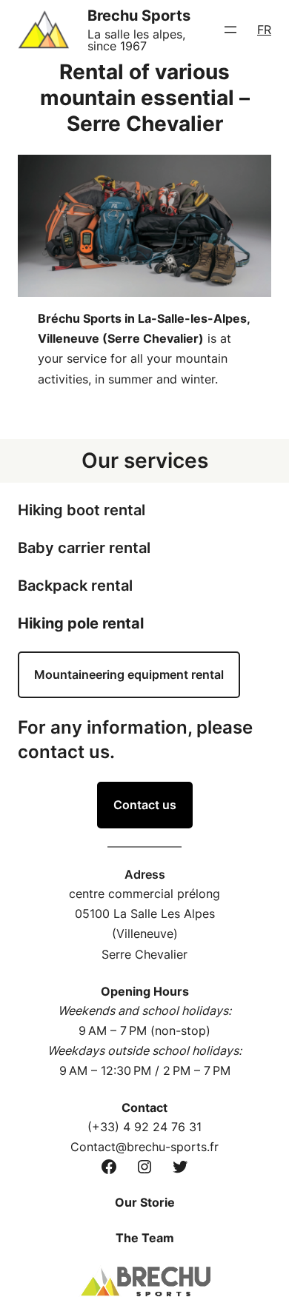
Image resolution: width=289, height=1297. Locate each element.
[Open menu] (230, 29)
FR (264, 29)
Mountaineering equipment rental (129, 674)
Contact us (144, 804)
